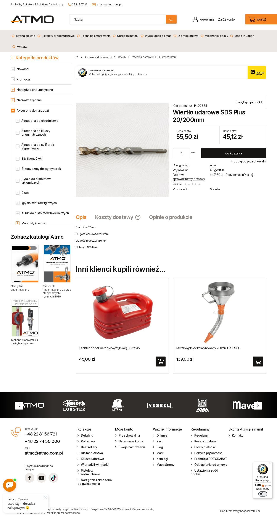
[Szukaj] (171, 19)
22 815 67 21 (79, 4)
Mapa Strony (165, 464)
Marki (160, 453)
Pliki (159, 441)
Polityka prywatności (208, 453)
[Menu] (270, 464)
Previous (19, 406)
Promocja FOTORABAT (210, 459)
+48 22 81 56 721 (41, 434)
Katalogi (162, 459)
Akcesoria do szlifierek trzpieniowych (37, 146)
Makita (215, 189)
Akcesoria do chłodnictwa (39, 120)
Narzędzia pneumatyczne (35, 90)
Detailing (87, 435)
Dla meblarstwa (92, 453)
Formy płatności (205, 447)
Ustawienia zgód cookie (204, 472)
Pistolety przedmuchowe (88, 472)
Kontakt (237, 435)
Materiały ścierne (33, 223)
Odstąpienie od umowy (210, 464)
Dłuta (25, 192)
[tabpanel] (171, 240)
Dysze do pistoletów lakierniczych (36, 180)
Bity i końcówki (31, 158)
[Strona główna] (32, 19)
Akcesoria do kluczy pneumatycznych (35, 132)
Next (258, 406)
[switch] (262, 494)
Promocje (24, 79)
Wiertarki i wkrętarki (94, 464)
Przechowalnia (129, 435)
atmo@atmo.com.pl (109, 4)
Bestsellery (89, 447)
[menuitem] (23, 35)
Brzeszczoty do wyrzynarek (41, 168)
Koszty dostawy (205, 441)
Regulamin (201, 435)
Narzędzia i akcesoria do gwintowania (94, 481)
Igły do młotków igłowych (39, 203)
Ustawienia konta (131, 441)
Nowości (23, 69)
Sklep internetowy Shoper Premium (239, 511)
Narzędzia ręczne (29, 100)
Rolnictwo (88, 441)
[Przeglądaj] (25, 263)
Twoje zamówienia (132, 447)
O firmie (161, 435)
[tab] (83, 217)
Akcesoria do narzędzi (33, 110)
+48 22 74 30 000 (42, 441)
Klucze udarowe (92, 459)
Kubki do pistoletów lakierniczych (45, 213)
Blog (159, 447)
